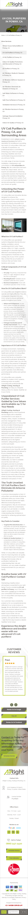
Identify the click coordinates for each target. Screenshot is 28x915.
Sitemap (4, 897)
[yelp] (17, 832)
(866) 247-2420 (14, 843)
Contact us (12, 591)
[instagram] (13, 832)
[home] (14, 4)
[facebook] (9, 832)
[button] (24, 912)
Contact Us (7, 737)
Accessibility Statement (14, 897)
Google (3, 607)
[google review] (14, 827)
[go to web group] (14, 905)
